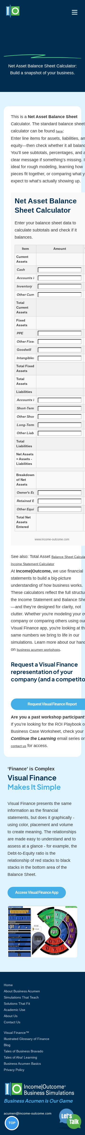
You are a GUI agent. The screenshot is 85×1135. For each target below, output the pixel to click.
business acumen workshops (38, 650)
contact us (18, 746)
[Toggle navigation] (74, 12)
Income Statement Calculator (32, 564)
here (59, 131)
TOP (11, 1123)
